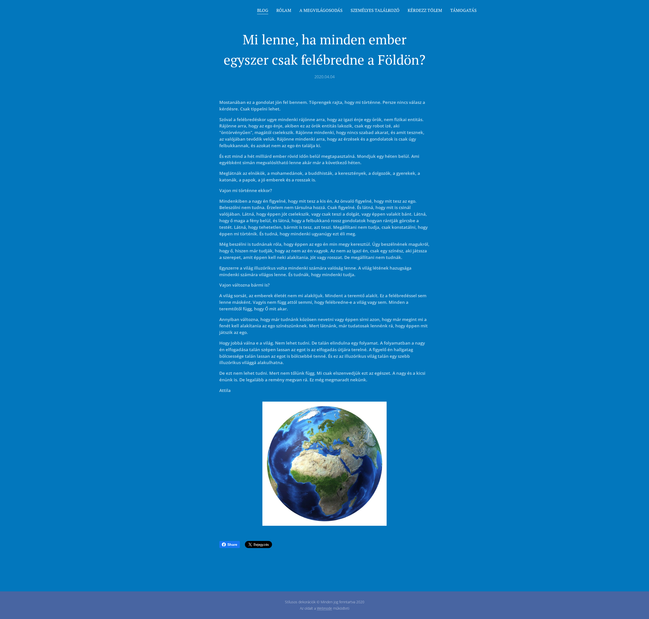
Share (232, 544)
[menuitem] (264, 10)
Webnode (324, 608)
